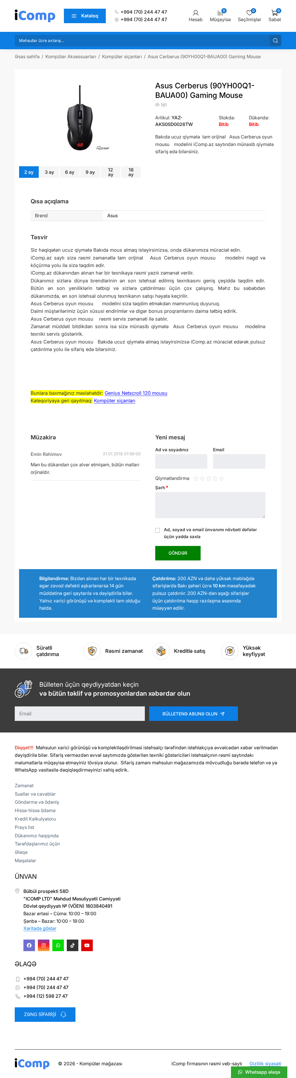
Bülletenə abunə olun (189, 714)
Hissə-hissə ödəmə (35, 810)
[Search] (275, 40)
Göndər (178, 553)
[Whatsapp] (58, 945)
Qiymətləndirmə (172, 478)
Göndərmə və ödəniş (37, 802)
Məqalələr (25, 860)
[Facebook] (29, 945)
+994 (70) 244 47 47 (144, 12)
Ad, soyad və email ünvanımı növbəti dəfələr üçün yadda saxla (210, 533)
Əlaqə (21, 852)
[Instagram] (43, 945)
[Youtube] (87, 945)
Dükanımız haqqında (37, 835)
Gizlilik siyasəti (265, 1063)
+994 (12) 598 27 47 (45, 996)
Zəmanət (24, 785)
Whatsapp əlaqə (262, 1072)
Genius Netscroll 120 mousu (136, 393)
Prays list (24, 827)
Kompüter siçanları (114, 400)
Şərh (162, 488)
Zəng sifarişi (40, 1014)
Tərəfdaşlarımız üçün (37, 844)
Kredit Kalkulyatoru (35, 819)
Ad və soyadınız (171, 449)
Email (218, 449)
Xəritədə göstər (39, 928)
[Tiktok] (72, 945)
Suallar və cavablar (35, 794)
